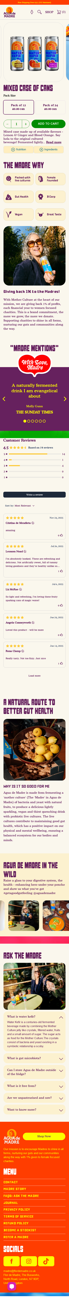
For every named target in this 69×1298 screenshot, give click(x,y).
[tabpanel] (34, 399)
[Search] (40, 12)
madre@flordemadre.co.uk (19, 1271)
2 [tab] (28, 421)
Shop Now (44, 1136)
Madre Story (14, 1189)
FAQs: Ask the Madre (21, 1196)
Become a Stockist (19, 1230)
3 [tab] (32, 421)
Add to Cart (48, 124)
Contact (10, 1182)
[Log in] (32, 12)
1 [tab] (24, 421)
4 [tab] (36, 421)
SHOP (49, 12)
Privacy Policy (16, 1210)
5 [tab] (40, 421)
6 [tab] (44, 421)
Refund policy (16, 1223)
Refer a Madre (16, 1237)
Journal (10, 1203)
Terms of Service (18, 1216)
